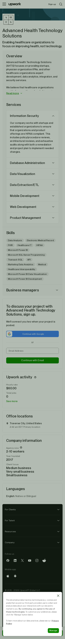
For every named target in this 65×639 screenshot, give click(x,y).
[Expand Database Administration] (53, 163)
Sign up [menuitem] (52, 4)
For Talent (10, 520)
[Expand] (57, 290)
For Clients (10, 509)
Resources (10, 531)
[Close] (58, 595)
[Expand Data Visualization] (53, 174)
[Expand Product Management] (53, 218)
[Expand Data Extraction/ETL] (53, 185)
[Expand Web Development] (53, 207)
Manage (53, 630)
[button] (32, 93)
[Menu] (4, 4)
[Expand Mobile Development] (53, 196)
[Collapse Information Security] (53, 116)
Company (10, 542)
